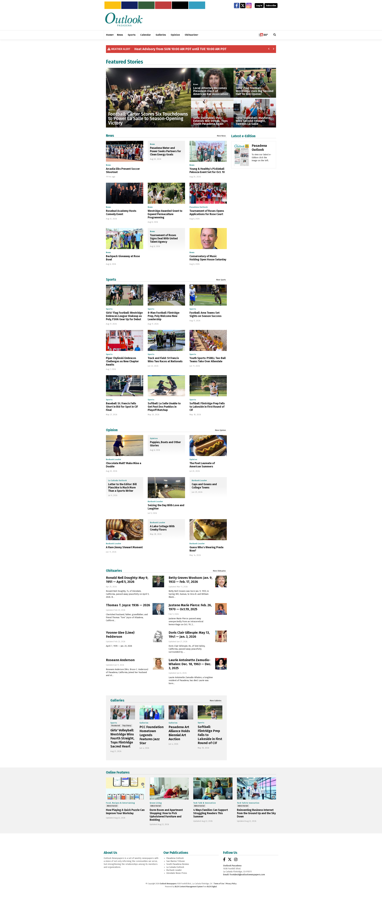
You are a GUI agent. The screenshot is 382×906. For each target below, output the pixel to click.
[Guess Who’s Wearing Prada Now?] (208, 529)
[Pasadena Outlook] (241, 156)
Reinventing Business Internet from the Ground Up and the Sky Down (256, 813)
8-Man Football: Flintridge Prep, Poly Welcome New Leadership (163, 316)
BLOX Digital (212, 887)
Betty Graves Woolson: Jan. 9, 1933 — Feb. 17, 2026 (190, 580)
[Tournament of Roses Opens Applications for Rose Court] (208, 193)
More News (221, 136)
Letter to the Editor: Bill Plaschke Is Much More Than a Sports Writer (122, 487)
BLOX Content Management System (189, 887)
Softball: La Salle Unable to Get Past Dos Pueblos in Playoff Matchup (164, 407)
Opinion (112, 430)
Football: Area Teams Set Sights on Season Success (205, 314)
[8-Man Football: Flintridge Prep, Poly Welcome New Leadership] (166, 295)
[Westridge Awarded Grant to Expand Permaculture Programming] (166, 193)
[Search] (274, 35)
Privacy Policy (231, 884)
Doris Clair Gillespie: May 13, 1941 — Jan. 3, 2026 (189, 635)
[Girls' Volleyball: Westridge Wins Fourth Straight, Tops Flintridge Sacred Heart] (122, 712)
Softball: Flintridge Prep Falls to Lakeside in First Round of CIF (207, 407)
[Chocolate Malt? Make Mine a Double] (124, 445)
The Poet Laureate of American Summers (202, 465)
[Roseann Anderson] (158, 664)
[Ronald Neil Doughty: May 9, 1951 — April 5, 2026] (158, 581)
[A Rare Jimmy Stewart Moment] (124, 529)
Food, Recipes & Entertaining (120, 803)
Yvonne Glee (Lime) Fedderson (120, 635)
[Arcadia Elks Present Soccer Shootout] (124, 151)
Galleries (117, 700)
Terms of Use (219, 884)
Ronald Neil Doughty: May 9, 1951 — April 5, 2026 (127, 580)
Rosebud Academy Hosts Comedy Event (121, 212)
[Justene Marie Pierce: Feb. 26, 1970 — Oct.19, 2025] (221, 609)
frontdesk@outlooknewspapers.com (247, 874)
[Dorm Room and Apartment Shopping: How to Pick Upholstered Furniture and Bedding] (169, 788)
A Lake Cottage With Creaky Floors (162, 528)
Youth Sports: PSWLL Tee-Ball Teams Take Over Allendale (208, 359)
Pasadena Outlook (199, 207)
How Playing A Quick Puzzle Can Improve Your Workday (125, 811)
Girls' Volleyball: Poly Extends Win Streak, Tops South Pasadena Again (210, 121)
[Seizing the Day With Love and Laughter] (166, 487)
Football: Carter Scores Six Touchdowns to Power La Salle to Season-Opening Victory (148, 118)
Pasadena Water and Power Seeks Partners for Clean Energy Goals (165, 151)
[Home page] (124, 19)
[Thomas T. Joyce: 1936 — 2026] (158, 609)
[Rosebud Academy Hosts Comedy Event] (124, 193)
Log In (259, 5)
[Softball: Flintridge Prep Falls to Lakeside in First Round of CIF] (208, 385)
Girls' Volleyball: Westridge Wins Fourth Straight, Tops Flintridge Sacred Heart (122, 738)
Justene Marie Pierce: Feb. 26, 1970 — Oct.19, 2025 (190, 607)
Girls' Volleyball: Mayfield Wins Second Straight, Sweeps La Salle (253, 121)
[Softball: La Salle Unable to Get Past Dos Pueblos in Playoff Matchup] (166, 385)
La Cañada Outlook (117, 480)
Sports (111, 110)
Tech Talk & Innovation (204, 803)
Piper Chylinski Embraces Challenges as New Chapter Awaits (122, 361)
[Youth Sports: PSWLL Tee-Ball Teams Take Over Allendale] (208, 340)
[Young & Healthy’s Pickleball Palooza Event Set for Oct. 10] (208, 151)
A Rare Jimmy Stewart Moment (124, 547)
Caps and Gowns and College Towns (204, 486)
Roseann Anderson (120, 660)
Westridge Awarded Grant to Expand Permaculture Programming (165, 214)
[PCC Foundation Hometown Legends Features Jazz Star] (152, 712)
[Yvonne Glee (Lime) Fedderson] (158, 636)
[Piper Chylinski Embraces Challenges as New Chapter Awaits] (124, 340)
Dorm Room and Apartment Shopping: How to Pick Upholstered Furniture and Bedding (166, 814)
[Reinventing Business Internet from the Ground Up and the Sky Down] (256, 788)
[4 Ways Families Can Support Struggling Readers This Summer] (212, 788)
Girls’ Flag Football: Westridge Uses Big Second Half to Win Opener (254, 91)
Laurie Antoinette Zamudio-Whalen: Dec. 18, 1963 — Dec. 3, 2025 (190, 664)
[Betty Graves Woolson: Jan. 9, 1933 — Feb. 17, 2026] (221, 581)
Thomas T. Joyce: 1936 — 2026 (128, 605)
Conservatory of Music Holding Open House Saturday (208, 258)
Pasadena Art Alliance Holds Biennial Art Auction (179, 733)
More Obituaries (219, 571)
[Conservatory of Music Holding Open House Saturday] (208, 238)
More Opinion (220, 430)
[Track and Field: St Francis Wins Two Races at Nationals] (166, 340)
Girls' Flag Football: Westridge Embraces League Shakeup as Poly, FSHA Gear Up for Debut (124, 316)
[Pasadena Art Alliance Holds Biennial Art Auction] (181, 712)
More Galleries (215, 701)
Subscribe (271, 5)
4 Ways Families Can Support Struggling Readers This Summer (210, 813)
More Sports (221, 280)
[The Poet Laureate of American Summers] (208, 445)
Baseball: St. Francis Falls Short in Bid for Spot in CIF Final (122, 407)
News (195, 84)
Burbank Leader (113, 459)
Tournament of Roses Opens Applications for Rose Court (207, 212)
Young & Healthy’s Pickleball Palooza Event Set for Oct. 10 (207, 170)
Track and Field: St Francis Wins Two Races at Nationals (165, 359)
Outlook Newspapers (168, 884)
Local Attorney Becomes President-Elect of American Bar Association (210, 91)
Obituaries (114, 571)
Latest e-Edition (243, 136)
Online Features (118, 772)
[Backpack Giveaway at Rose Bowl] (124, 238)
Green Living (156, 803)
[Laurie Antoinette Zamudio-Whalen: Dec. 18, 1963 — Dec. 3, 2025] (221, 664)
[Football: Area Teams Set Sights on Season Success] (208, 295)
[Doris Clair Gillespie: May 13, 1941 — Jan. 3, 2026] (221, 636)
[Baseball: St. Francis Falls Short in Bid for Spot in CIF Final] (124, 385)
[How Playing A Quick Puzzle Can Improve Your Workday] (125, 788)
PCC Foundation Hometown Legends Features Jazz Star (152, 735)
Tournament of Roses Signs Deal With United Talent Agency (164, 238)
